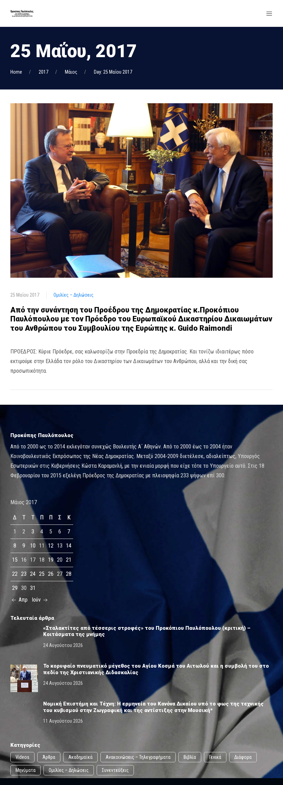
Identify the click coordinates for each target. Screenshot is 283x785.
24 (33, 574)
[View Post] (141, 190)
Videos (22, 757)
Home (16, 72)
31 (33, 588)
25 (42, 574)
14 (68, 545)
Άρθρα (48, 757)
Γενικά (215, 757)
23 (24, 574)
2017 (43, 72)
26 (50, 574)
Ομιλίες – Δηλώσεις (73, 295)
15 (15, 559)
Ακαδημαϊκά (80, 757)
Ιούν (37, 599)
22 (15, 574)
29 (15, 588)
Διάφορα (243, 757)
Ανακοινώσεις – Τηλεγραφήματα (138, 757)
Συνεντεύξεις (115, 770)
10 (33, 545)
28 (68, 574)
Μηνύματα (26, 770)
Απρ (22, 599)
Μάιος (71, 72)
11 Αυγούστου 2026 (63, 721)
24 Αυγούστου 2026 (63, 645)
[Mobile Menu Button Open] (269, 13)
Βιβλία (190, 757)
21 (68, 559)
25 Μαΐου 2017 (24, 295)
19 (50, 559)
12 (50, 545)
